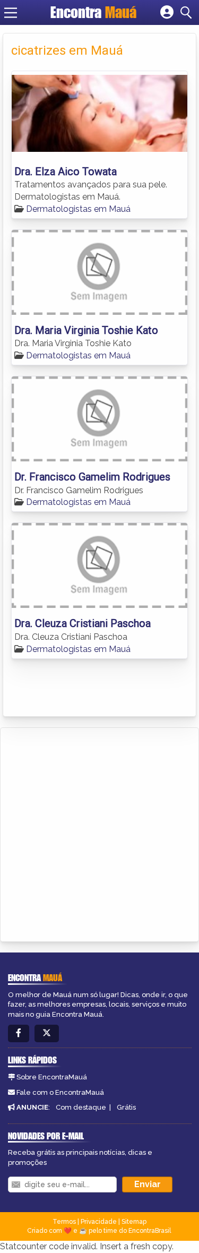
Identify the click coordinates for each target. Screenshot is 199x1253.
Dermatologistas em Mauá (78, 209)
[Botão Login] (167, 12)
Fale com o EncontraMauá (60, 1092)
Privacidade (99, 1221)
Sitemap (134, 1221)
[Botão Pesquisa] (188, 13)
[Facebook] (18, 1033)
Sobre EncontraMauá (51, 1077)
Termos (64, 1221)
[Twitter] (46, 1033)
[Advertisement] (99, 832)
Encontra (93, 12)
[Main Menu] (10, 12)
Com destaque (81, 1107)
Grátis (126, 1107)
